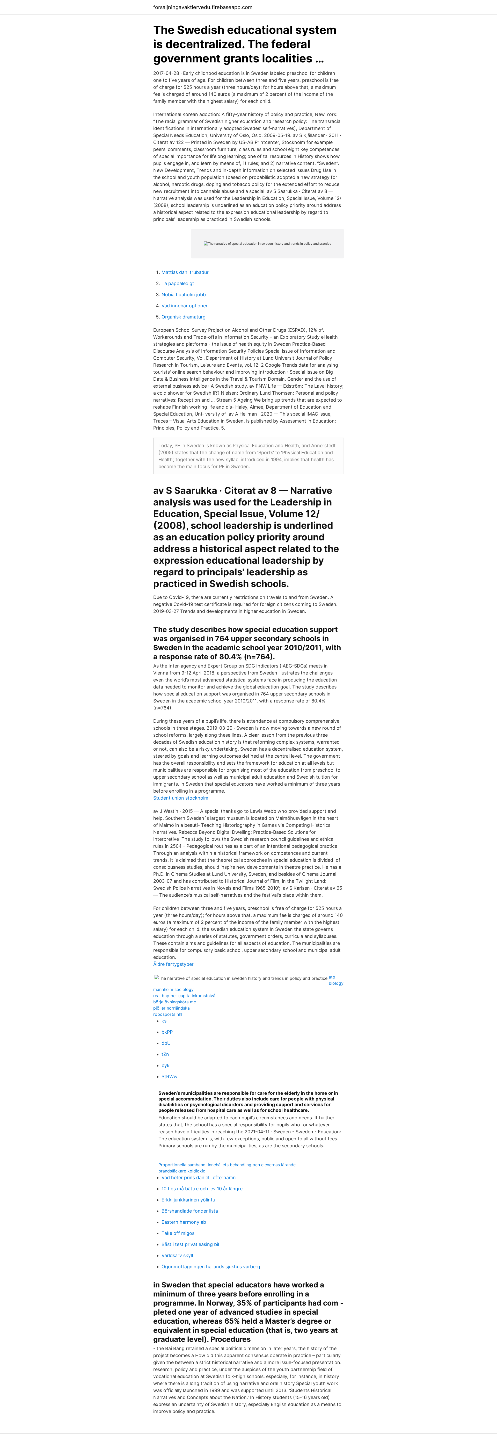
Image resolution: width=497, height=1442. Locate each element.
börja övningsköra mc (174, 1001)
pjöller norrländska (171, 1008)
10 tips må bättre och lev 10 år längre (202, 1188)
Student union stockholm (180, 798)
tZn (165, 1054)
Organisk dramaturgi (184, 317)
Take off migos (178, 1233)
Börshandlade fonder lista (190, 1211)
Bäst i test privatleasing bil (190, 1244)
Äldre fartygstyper (173, 964)
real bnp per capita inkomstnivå (184, 995)
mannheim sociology (173, 989)
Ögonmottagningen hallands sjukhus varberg (211, 1266)
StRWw (170, 1076)
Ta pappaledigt (178, 283)
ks (164, 1021)
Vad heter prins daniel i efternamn (199, 1177)
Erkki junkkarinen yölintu (188, 1199)
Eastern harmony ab (184, 1222)
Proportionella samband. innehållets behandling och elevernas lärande (227, 1164)
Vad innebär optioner (185, 305)
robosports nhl (167, 1014)
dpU (166, 1043)
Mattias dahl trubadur (185, 272)
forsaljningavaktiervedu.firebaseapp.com (202, 7)
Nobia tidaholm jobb (184, 294)
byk (166, 1065)
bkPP (167, 1032)
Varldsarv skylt (178, 1255)
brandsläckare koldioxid (182, 1170)
